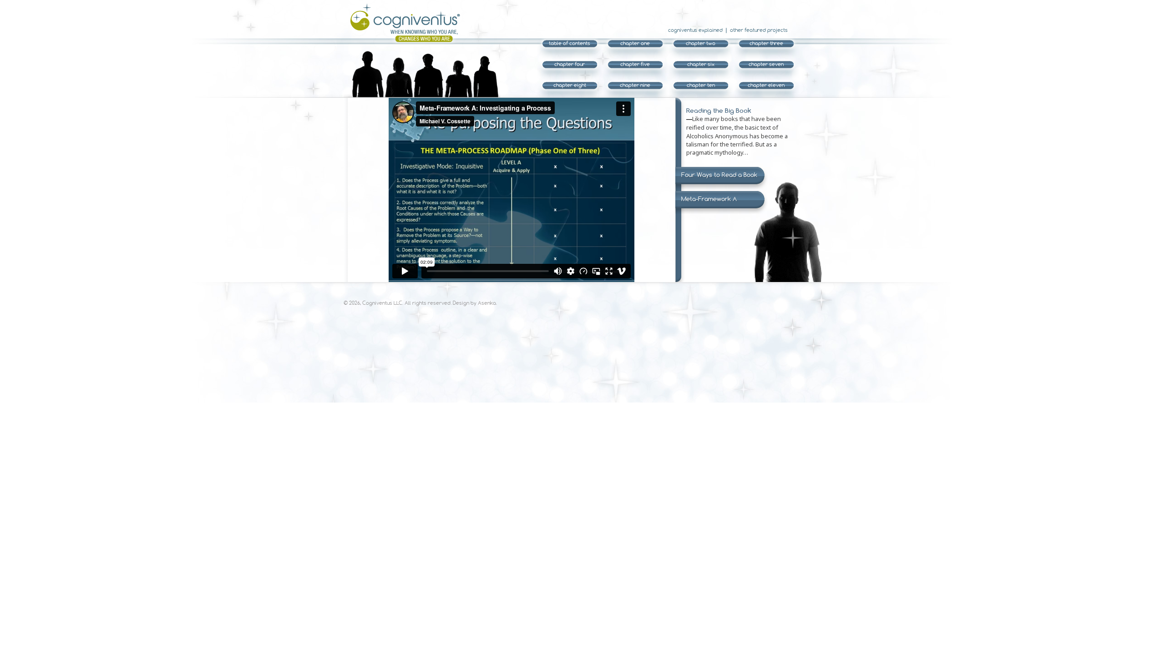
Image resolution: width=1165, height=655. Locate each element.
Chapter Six (700, 64)
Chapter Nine (635, 85)
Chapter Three (766, 43)
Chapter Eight (569, 85)
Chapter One (635, 43)
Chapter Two (700, 43)
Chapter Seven (766, 64)
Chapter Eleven (766, 85)
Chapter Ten (701, 85)
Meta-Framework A (709, 198)
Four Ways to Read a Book (719, 174)
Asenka (487, 303)
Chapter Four (569, 64)
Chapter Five (635, 64)
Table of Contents (569, 43)
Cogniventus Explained (695, 30)
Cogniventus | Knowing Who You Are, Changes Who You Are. (402, 22)
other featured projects (759, 30)
